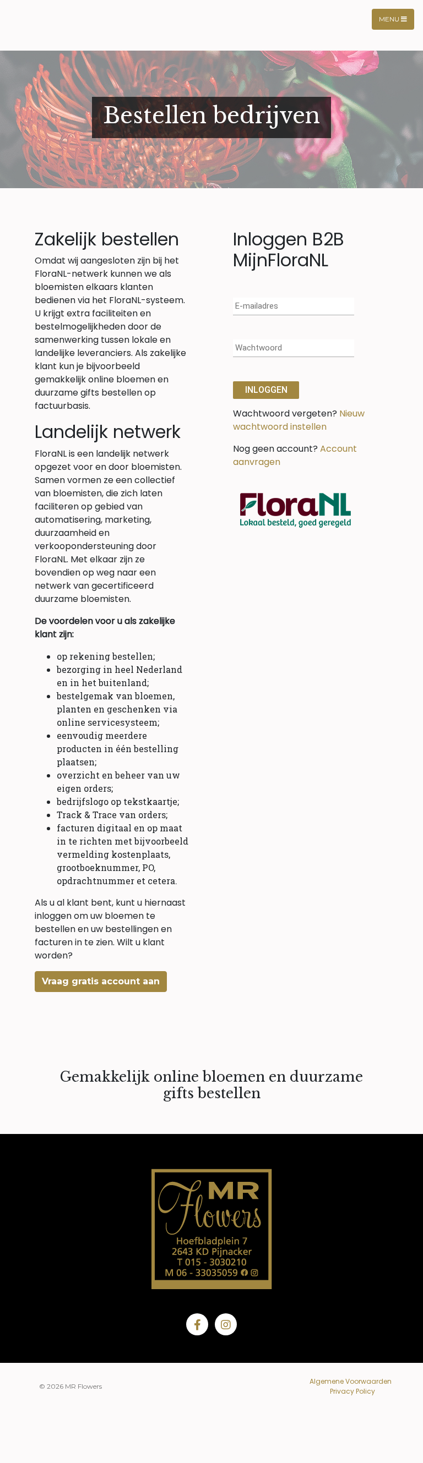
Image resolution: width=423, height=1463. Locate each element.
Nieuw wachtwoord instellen (299, 420)
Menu (390, 19)
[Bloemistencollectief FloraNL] (295, 509)
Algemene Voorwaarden (351, 1381)
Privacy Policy (352, 1391)
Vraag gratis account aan (101, 981)
